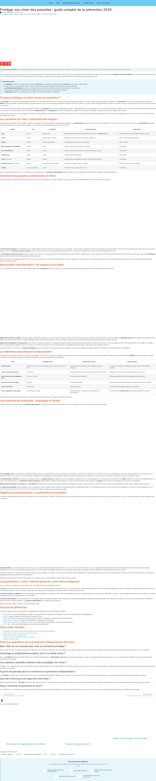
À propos (18, 754)
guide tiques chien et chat (141, 682)
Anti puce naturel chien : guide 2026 (14, 635)
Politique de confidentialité (33, 754)
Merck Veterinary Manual (11, 620)
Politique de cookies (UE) (66, 754)
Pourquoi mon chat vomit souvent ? (78, 744)
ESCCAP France (8, 614)
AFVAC (5, 618)
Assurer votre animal (103, 3)
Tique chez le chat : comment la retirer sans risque (18, 637)
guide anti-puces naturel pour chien (55, 489)
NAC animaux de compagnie (71, 3)
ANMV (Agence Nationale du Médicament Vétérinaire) (19, 622)
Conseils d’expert (88, 3)
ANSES (5, 616)
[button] (2, 64)
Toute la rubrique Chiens (10, 639)
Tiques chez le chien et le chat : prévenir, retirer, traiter (20, 633)
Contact (52, 754)
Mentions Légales (7, 754)
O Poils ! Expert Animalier (6, 14)
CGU (45, 754)
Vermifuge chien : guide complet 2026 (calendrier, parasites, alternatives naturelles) (29, 631)
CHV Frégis (6, 624)
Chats (58, 3)
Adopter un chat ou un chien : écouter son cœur (130, 738)
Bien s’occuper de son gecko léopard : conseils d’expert (26, 744)
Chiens (51, 3)
